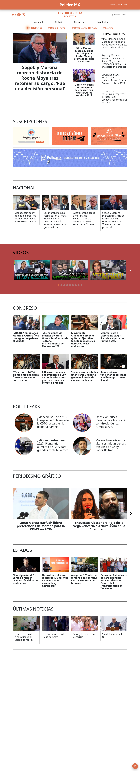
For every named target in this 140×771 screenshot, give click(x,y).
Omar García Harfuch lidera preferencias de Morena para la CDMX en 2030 (41, 526)
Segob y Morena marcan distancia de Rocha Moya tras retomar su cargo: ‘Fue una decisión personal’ (40, 78)
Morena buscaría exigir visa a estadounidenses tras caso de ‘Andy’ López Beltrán (111, 445)
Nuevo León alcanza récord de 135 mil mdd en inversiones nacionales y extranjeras (55, 580)
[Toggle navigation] (14, 4)
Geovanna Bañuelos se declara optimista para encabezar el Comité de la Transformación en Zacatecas (113, 581)
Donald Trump (58, 28)
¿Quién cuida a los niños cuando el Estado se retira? (25, 636)
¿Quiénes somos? (119, 14)
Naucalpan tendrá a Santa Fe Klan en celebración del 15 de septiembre (25, 579)
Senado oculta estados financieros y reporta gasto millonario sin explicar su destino (84, 376)
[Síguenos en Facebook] (19, 14)
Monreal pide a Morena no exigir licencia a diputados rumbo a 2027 (112, 337)
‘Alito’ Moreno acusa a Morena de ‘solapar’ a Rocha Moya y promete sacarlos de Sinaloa (84, 55)
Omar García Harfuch (85, 28)
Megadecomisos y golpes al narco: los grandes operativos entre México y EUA (25, 217)
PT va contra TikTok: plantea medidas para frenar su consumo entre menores (26, 376)
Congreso (79, 22)
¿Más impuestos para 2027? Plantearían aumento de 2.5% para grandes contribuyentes (52, 445)
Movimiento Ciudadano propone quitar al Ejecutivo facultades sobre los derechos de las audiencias (83, 339)
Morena (109, 28)
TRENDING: (35, 28)
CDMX (58, 22)
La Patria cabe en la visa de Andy (54, 635)
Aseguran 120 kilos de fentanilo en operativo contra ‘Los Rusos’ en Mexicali (84, 579)
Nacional (38, 22)
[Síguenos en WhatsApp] (14, 14)
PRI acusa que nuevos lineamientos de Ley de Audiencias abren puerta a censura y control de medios (54, 377)
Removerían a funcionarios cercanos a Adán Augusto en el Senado (113, 376)
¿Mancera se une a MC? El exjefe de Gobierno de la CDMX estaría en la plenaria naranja (53, 422)
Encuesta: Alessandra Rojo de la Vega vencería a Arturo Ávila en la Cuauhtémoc (99, 526)
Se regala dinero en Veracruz (84, 635)
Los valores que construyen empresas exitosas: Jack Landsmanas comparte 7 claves (114, 96)
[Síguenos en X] (24, 14)
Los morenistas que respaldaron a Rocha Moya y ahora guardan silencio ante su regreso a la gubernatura (55, 220)
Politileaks (102, 22)
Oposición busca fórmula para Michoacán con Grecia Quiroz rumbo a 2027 (84, 90)
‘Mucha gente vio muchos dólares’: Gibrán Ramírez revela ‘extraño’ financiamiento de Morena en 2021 (55, 339)
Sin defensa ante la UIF (112, 635)
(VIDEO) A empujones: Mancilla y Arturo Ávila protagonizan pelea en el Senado (26, 337)
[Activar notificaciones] (135, 766)
